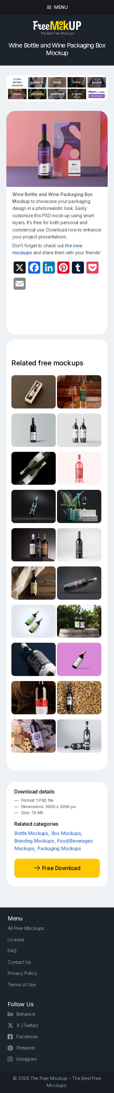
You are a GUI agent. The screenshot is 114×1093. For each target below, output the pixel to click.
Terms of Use (22, 985)
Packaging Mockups (59, 848)
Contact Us (19, 962)
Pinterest (25, 1048)
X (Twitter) (27, 1025)
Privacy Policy (22, 973)
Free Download (60, 868)
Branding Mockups (34, 841)
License (16, 940)
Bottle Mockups (31, 833)
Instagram (26, 1059)
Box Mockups (66, 833)
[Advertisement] (63, 316)
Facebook (27, 1036)
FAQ (12, 951)
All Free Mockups (26, 928)
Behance (25, 1014)
